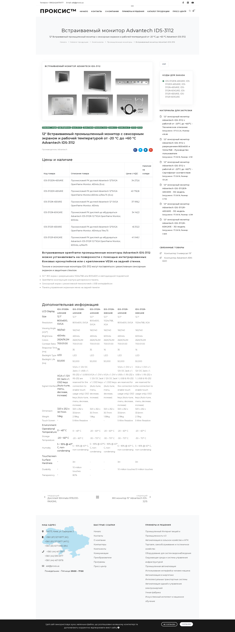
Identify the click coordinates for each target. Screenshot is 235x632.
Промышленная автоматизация (160, 566)
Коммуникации (101, 553)
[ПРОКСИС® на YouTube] (192, 2)
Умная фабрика (153, 592)
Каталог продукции (158, 11)
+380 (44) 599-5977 (54, 556)
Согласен (186, 624)
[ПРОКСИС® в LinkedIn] (187, 2)
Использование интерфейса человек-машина (167, 570)
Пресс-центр (179, 11)
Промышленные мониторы (119, 42)
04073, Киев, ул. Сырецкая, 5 (60, 531)
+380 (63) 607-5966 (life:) (56, 546)
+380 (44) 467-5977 (56, 551)
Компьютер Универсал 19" (177, 253)
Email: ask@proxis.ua (75, 3)
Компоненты (98, 42)
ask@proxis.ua (52, 566)
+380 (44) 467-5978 (54, 560)
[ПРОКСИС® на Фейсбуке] (183, 2)
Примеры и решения (133, 11)
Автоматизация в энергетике (159, 575)
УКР (164, 64)
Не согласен (169, 624)
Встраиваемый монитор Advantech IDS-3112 (155, 42)
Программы (99, 562)
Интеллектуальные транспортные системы (166, 579)
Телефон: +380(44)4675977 (52, 3)
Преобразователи (103, 557)
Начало (84, 11)
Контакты (96, 11)
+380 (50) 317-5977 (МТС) (57, 541)
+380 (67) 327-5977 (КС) (57, 537)
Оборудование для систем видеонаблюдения (168, 553)
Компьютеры (100, 544)
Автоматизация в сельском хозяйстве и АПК (166, 540)
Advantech (62, 149)
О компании (112, 11)
